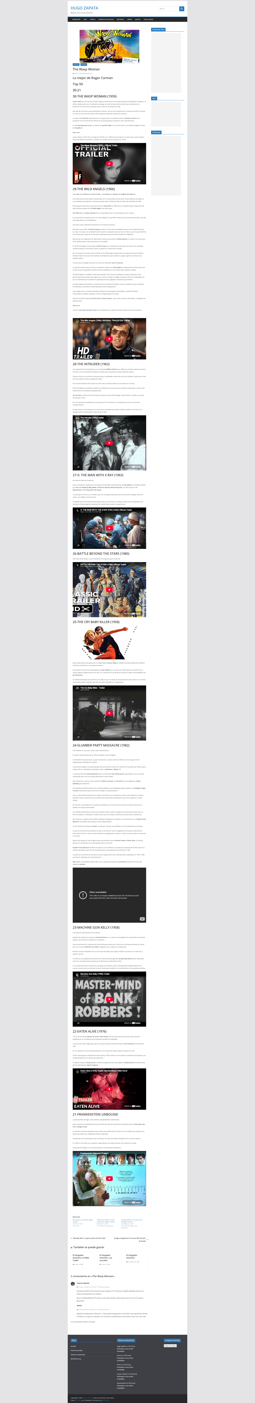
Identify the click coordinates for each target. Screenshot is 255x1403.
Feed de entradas (76, 1350)
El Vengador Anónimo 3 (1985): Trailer (81, 1258)
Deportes (120, 19)
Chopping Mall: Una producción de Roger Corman (131, 1221)
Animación (76, 19)
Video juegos (148, 19)
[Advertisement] (166, 63)
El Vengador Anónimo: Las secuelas (106, 1258)
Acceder (73, 1346)
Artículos (76, 64)
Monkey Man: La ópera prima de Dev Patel (89, 1238)
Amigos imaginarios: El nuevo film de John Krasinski (130, 1239)
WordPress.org (76, 1359)
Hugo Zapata (88, 73)
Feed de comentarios (78, 1355)
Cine (85, 19)
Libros (129, 19)
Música (137, 19)
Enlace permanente (104, 1287)
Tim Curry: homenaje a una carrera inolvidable (126, 1348)
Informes (83, 64)
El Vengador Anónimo (131, 1256)
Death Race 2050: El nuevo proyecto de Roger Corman (106, 1221)
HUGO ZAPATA (84, 8)
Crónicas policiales (106, 19)
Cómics (92, 19)
